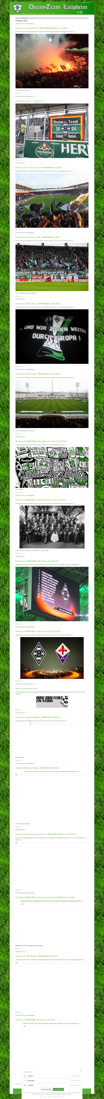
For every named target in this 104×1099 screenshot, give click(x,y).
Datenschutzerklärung (59, 1097)
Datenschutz (21, 1090)
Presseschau (41, 13)
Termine (28, 13)
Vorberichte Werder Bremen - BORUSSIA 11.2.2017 (37, 768)
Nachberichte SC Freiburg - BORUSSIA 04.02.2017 (37, 956)
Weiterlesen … (19, 93)
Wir (31, 13)
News (23, 13)
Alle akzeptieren (58, 1089)
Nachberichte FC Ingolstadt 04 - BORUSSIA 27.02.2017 (39, 168)
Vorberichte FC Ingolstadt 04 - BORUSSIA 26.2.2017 (38, 237)
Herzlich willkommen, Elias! (26, 688)
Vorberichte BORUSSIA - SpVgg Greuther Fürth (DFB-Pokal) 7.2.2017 (45, 897)
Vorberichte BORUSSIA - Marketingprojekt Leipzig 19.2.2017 (41, 500)
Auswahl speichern (46, 1089)
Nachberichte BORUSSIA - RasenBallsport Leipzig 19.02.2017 (41, 441)
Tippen (52, 13)
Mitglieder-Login (86, 2)
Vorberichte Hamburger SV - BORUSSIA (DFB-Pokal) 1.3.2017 (42, 28)
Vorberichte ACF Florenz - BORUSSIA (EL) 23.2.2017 (38, 374)
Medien (35, 13)
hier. (74, 31)
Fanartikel (47, 13)
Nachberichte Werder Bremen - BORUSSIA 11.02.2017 (38, 717)
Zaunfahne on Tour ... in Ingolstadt (30, 101)
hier (73, 171)
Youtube (30, 1085)
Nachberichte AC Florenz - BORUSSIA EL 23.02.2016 (38, 304)
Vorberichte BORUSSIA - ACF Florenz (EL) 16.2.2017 (38, 631)
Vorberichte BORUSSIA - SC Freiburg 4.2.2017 (35, 1020)
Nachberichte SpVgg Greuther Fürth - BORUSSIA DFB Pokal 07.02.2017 (46, 834)
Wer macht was (43, 1097)
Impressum (16, 1090)
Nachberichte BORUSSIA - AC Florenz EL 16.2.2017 (37, 561)
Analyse (30, 1076)
